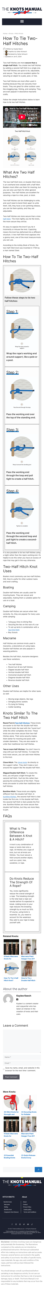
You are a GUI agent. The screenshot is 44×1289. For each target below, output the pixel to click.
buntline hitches (9, 797)
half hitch (7, 219)
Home (5, 33)
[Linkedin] (16, 1224)
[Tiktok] (32, 1224)
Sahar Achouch (22, 51)
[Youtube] (28, 1224)
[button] (22, 21)
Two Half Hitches (22, 723)
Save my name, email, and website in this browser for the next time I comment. (22, 1069)
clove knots (22, 762)
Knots (11, 33)
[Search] (38, 1169)
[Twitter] (24, 1224)
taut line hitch (13, 630)
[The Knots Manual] (22, 11)
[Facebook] (17, 999)
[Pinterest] (20, 1224)
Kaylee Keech (18, 49)
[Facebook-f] (12, 1224)
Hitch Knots (19, 33)
